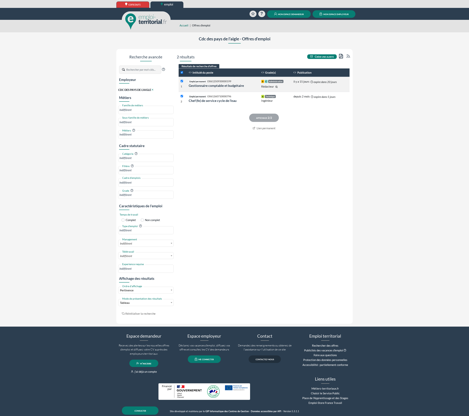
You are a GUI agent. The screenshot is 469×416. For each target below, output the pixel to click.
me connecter (206, 359)
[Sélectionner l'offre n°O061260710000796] (182, 96)
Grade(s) (270, 72)
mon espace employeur (336, 14)
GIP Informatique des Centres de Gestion (227, 411)
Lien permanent (266, 128)
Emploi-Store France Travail (325, 402)
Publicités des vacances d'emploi (323, 350)
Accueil (184, 25)
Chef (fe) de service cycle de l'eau (213, 101)
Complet (131, 220)
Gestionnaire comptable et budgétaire (216, 86)
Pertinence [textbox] (127, 290)
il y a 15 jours (301, 81)
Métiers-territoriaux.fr (325, 388)
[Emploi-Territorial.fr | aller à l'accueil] (146, 21)
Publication (304, 72)
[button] (163, 69)
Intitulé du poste (202, 72)
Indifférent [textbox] (126, 243)
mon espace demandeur (290, 14)
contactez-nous (265, 359)
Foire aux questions (325, 355)
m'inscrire (145, 363)
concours (134, 4)
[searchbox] (145, 110)
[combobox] (145, 110)
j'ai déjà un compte (145, 371)
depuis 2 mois (301, 96)
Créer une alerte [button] (324, 56)
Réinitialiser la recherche (140, 313)
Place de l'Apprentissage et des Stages (325, 398)
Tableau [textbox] (125, 302)
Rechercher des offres (325, 345)
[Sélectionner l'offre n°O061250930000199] (182, 81)
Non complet (152, 220)
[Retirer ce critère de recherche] (152, 90)
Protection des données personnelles (325, 359)
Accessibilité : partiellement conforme (325, 364)
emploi (168, 4)
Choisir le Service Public (325, 393)
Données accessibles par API (266, 411)
